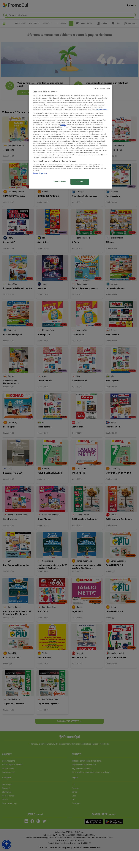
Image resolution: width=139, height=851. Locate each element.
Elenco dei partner (40, 173)
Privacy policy (102, 109)
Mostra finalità (60, 181)
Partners (63, 125)
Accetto (79, 182)
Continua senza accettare (102, 88)
